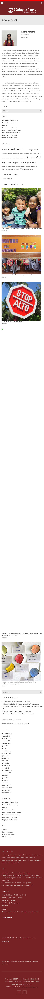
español (21, 163)
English (5, 162)
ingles (17, 166)
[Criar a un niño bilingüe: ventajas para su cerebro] (21, 254)
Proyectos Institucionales (9, 137)
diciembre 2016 (6, 751)
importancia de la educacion (8, 166)
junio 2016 (5, 756)
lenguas (21, 166)
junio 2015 (5, 778)
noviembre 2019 (7, 733)
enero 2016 (5, 768)
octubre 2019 (6, 736)
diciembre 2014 (6, 785)
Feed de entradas (7, 832)
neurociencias (26, 166)
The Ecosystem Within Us (21, 724)
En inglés (14, 162)
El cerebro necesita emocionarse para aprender (17, 711)
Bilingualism (32, 150)
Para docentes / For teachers (11, 132)
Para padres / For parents (9, 135)
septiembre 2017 (7, 743)
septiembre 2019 (7, 738)
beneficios (25, 149)
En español (34, 157)
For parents (28, 162)
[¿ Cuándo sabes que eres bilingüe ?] (21, 301)
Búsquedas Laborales (7, 153)
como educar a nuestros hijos (24, 153)
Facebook (5, 905)
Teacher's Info (24, 37)
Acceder (4, 829)
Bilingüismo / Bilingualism (10, 120)
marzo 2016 (5, 763)
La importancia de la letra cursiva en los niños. (16, 701)
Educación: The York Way (10, 123)
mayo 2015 (5, 780)
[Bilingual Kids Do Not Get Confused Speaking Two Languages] (21, 208)
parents (4, 169)
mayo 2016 (5, 758)
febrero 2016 (6, 765)
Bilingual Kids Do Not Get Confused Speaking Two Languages (22, 228)
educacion (4, 158)
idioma (39, 163)
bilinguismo (39, 149)
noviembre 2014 (7, 788)
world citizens (29, 169)
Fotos (36, 163)
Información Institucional (9, 128)
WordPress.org (6, 837)
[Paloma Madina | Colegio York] (22, 10)
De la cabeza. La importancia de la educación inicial (18, 714)
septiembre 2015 (7, 773)
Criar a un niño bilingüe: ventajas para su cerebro (18, 275)
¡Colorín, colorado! (7, 178)
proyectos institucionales (14, 169)
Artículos (17, 149)
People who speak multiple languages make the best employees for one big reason (19, 683)
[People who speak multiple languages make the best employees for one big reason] (21, 661)
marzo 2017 (5, 748)
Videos (23, 169)
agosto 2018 (6, 741)
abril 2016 (5, 760)
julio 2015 (5, 775)
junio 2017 (5, 746)
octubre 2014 (6, 790)
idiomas (4, 125)
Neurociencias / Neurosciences (11, 130)
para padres (34, 166)
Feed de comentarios (8, 834)
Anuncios (6, 149)
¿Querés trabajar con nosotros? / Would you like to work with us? (21, 912)
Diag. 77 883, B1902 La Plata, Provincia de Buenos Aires (18, 938)
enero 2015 (5, 783)
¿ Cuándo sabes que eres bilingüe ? (13, 321)
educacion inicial (22, 158)
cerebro (15, 153)
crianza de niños (36, 153)
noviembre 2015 (7, 770)
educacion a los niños (12, 158)
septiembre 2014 (7, 792)
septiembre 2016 (7, 753)
